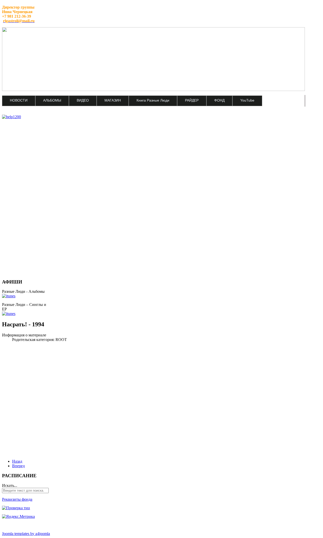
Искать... (9, 485)
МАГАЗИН (112, 100)
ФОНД (219, 100)
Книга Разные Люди (153, 100)
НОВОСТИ (19, 100)
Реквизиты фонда (17, 499)
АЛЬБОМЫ (52, 100)
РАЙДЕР (192, 100)
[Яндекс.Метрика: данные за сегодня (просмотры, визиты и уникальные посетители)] (18, 516)
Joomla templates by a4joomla (26, 533)
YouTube (247, 100)
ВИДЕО (83, 100)
